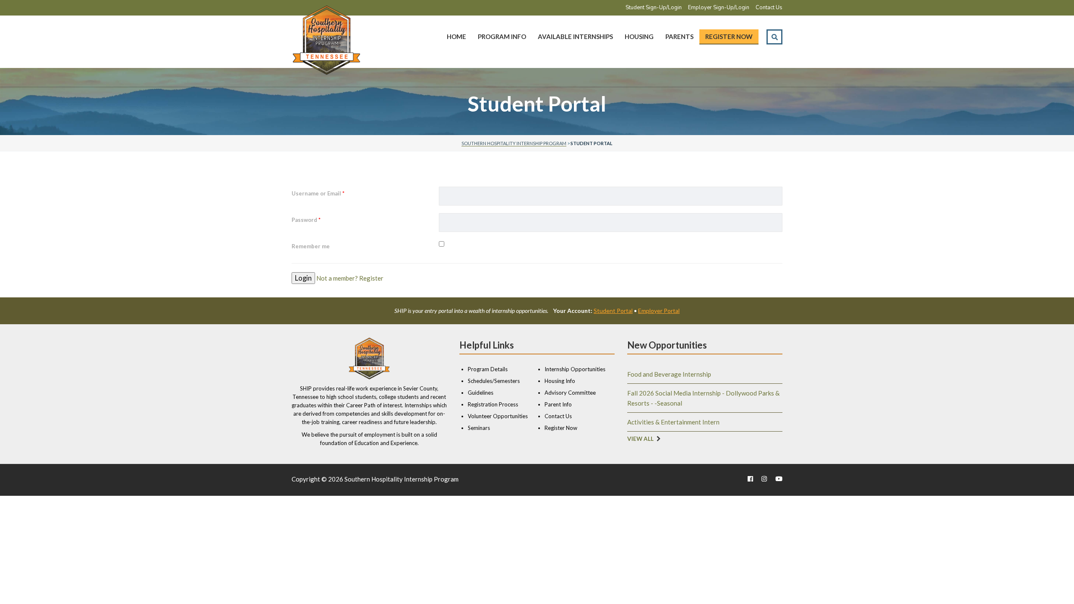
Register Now (729, 36)
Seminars (479, 427)
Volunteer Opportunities (498, 416)
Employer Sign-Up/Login (718, 7)
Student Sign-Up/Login (654, 7)
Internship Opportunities (575, 369)
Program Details (488, 369)
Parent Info (558, 404)
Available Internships (575, 36)
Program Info (502, 36)
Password (306, 219)
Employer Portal (659, 310)
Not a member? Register (349, 278)
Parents (679, 36)
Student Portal (613, 310)
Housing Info (560, 381)
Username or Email (318, 193)
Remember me (311, 246)
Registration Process (493, 404)
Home (456, 36)
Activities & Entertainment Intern (673, 422)
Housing (639, 36)
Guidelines (480, 392)
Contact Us (769, 7)
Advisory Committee (570, 392)
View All (640, 438)
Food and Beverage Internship (669, 374)
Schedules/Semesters (494, 381)
